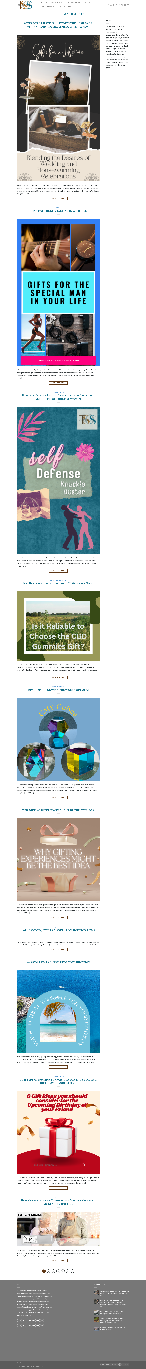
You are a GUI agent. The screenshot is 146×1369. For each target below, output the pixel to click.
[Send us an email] (119, 5)
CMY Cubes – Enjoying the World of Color (58, 690)
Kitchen (58, 1197)
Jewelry (58, 927)
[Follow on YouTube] (128, 5)
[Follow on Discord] (42, 1320)
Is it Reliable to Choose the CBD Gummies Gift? (58, 583)
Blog (47, 3)
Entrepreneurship (57, 3)
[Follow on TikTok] (114, 5)
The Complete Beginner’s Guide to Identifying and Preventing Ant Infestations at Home (112, 1320)
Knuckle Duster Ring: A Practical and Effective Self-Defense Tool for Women (58, 397)
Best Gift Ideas (58, 392)
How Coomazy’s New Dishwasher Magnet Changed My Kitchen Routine (58, 1202)
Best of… (87, 3)
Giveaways (61, 7)
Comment (103, 1295)
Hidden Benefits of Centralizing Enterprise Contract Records (111, 1312)
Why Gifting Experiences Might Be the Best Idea (58, 810)
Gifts (58, 20)
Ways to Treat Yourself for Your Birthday (58, 962)
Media (69, 7)
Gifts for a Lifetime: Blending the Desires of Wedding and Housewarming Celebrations (58, 24)
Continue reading (58, 198)
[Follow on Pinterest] (122, 5)
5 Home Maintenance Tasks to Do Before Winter (112, 1329)
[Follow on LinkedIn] (125, 5)
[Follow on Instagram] (111, 5)
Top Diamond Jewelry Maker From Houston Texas (58, 930)
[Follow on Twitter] (116, 5)
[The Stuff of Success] (27, 5)
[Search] (42, 3)
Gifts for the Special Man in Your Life (58, 211)
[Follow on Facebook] (108, 5)
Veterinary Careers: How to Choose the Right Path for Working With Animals (114, 1292)
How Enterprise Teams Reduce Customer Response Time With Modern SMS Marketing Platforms (113, 1302)
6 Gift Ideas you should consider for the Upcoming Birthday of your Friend (58, 1081)
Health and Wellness (74, 3)
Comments (103, 1307)
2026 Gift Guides (48, 7)
